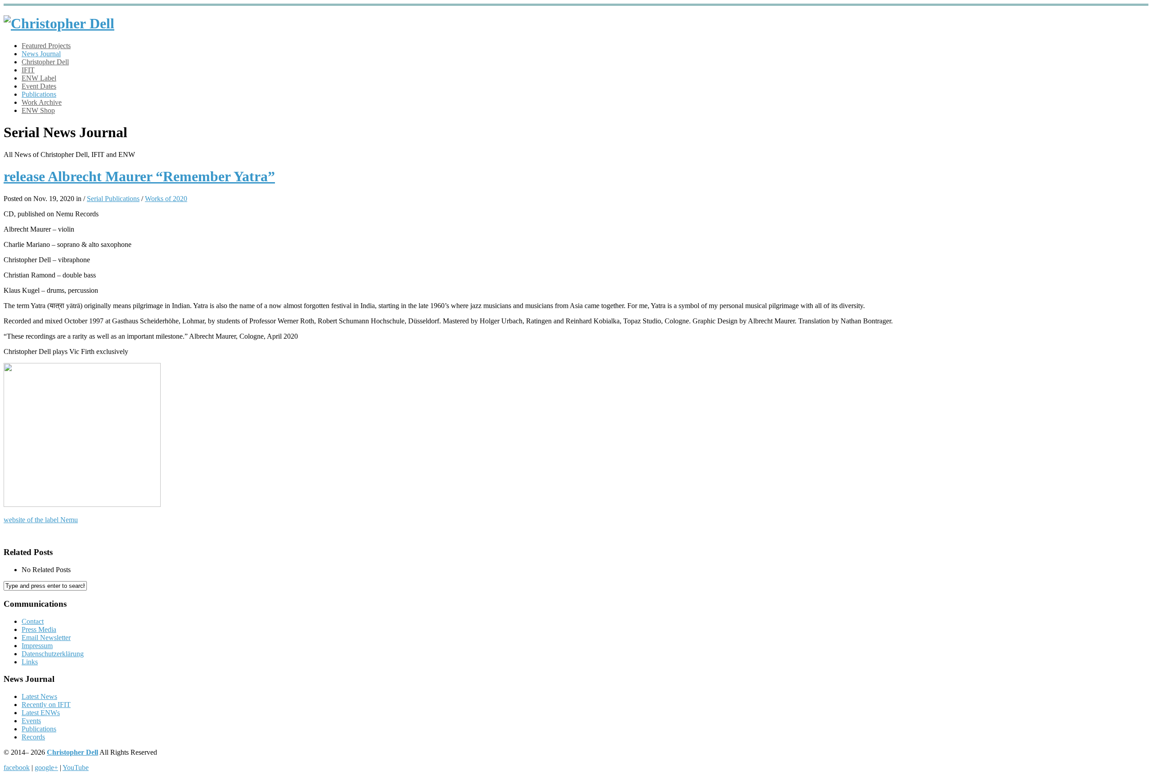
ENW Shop (38, 110)
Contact (33, 621)
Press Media (39, 629)
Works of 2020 (166, 198)
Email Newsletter (46, 637)
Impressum (37, 645)
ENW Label (39, 78)
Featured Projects (46, 45)
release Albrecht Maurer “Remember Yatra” (139, 176)
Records (33, 737)
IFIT (28, 70)
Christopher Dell (45, 62)
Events (31, 721)
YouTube (76, 767)
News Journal (41, 54)
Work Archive (42, 102)
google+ (46, 767)
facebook (17, 767)
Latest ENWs (41, 712)
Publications (39, 94)
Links (30, 662)
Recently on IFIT (46, 704)
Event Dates (39, 86)
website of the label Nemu (41, 520)
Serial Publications (113, 198)
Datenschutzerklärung (53, 654)
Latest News (39, 696)
